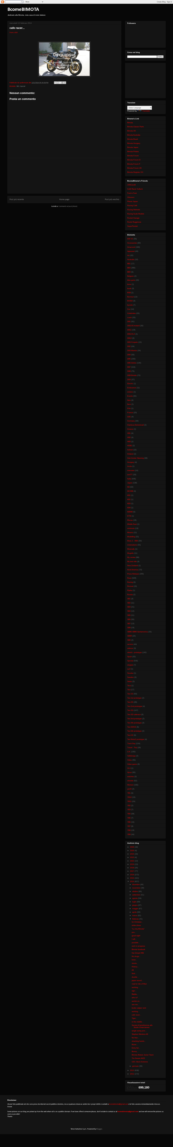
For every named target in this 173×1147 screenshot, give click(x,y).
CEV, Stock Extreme (140, 1062)
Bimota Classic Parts (135, 127)
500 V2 (130, 239)
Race (129, 578)
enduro (130, 392)
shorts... (135, 963)
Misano (130, 532)
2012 (132, 1074)
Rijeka (129, 590)
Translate (146, 111)
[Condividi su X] (60, 82)
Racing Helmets (133, 210)
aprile (134, 912)
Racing (130, 582)
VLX (129, 768)
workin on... (136, 1001)
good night (136, 936)
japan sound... (137, 980)
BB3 (129, 268)
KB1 (129, 495)
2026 (132, 847)
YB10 (129, 797)
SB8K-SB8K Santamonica (137, 632)
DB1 (129, 321)
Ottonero (130, 197)
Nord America (132, 570)
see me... (135, 1004)
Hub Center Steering (135, 458)
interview (130, 470)
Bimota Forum (133, 156)
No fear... (135, 1038)
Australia (130, 259)
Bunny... (135, 1051)
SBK (129, 640)
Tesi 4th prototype (134, 723)
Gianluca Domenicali (135, 425)
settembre (136, 895)
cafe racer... (136, 1015)
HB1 (129, 433)
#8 (133, 970)
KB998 (130, 512)
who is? (135, 998)
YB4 (129, 814)
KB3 (129, 503)
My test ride (132, 561)
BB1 (129, 264)
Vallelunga (131, 756)
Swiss (129, 681)
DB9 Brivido (132, 375)
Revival (130, 586)
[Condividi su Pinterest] (65, 82)
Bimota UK (131, 131)
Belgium (130, 276)
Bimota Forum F (133, 164)
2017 (132, 871)
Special (22, 86)
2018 (132, 868)
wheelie (130, 781)
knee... (134, 960)
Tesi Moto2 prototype (135, 739)
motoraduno (132, 545)
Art (128, 255)
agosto (135, 898)
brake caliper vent (139, 1008)
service (130, 644)
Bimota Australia (133, 135)
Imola (129, 466)
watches (130, 776)
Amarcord (131, 247)
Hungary (130, 462)
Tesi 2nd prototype (134, 706)
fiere (129, 404)
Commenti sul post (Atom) (68, 206)
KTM (129, 516)
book (129, 288)
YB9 (129, 834)
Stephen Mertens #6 (140, 1034)
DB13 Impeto (132, 342)
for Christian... (137, 922)
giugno (135, 905)
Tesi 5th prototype (134, 731)
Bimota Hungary (133, 143)
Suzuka (130, 673)
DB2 (129, 346)
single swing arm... (139, 1031)
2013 (132, 1070)
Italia (129, 479)
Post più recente (16, 199)
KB (128, 487)
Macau (130, 520)
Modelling (131, 537)
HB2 (129, 437)
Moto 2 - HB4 (132, 541)
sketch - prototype (134, 652)
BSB (129, 293)
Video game (132, 764)
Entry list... (136, 1048)
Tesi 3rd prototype (134, 719)
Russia (130, 594)
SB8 (129, 628)
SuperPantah (132, 226)
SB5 (129, 615)
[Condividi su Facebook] (62, 82)
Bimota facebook (138, 949)
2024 (132, 854)
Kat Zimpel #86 (138, 953)
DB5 (129, 359)
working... (135, 987)
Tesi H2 (130, 735)
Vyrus (129, 772)
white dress (136, 925)
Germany (131, 421)
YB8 (129, 830)
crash (129, 317)
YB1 (129, 793)
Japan (129, 483)
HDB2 (129, 446)
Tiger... (134, 1018)
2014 (132, 881)
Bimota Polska (133, 151)
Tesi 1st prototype (134, 698)
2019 (132, 864)
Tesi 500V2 (131, 727)
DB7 (129, 367)
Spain (129, 657)
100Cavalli (131, 185)
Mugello (130, 553)
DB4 (129, 355)
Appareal (130, 251)
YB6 (129, 822)
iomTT (129, 475)
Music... (135, 1044)
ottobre (135, 891)
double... (135, 977)
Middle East (132, 524)
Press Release (133, 574)
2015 (132, 878)
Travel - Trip (132, 747)
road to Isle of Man (139, 984)
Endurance (131, 388)
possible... (136, 943)
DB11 (129, 330)
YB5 (129, 818)
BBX (129, 272)
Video (129, 760)
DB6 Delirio (131, 363)
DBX (129, 379)
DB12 (129, 338)
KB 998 (130, 491)
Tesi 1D (130, 694)
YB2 (129, 805)
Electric (130, 384)
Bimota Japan (132, 147)
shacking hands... (139, 1041)
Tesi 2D (130, 702)
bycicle (130, 305)
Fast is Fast (132, 193)
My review (131, 557)
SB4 (129, 611)
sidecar (130, 648)
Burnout (130, 297)
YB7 (129, 826)
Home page (64, 199)
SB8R (129, 636)
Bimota (130, 123)
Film (129, 408)
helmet (130, 450)
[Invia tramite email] (55, 82)
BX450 (130, 301)
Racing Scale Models (135, 214)
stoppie (130, 665)
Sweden (130, 677)
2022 (132, 861)
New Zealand (132, 565)
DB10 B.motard (133, 326)
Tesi (128, 690)
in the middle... (137, 1022)
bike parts (131, 280)
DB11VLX (131, 334)
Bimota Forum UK (134, 168)
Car (128, 309)
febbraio (135, 919)
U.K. (129, 752)
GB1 (129, 417)
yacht (129, 789)
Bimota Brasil (132, 139)
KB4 (129, 508)
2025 (132, 850)
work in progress (138, 946)
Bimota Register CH (135, 172)
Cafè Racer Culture (135, 189)
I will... (134, 939)
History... (135, 967)
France (130, 413)
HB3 (129, 442)
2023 (132, 857)
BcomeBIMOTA (23, 9)
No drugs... (136, 956)
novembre (136, 888)
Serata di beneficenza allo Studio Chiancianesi (142, 1026)
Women (130, 785)
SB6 (129, 619)
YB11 (129, 801)
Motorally (131, 549)
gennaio (135, 1066)
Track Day (131, 743)
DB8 (129, 371)
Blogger (99, 1129)
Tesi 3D (130, 710)
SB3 (17, 86)
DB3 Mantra (132, 350)
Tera (129, 686)
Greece (130, 429)
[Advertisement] (64, 175)
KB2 (129, 499)
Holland (130, 454)
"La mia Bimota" (138, 929)
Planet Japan (132, 201)
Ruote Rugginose (134, 222)
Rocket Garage (133, 218)
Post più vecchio (112, 199)
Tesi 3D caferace (134, 714)
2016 (132, 875)
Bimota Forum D (133, 160)
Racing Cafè (132, 205)
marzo (135, 915)
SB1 (129, 599)
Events (130, 396)
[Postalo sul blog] (57, 82)
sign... (134, 991)
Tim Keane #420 (138, 1058)
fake (129, 400)
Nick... (134, 973)
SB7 (129, 623)
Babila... (135, 994)
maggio (135, 909)
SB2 (129, 603)
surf (128, 669)
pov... (134, 932)
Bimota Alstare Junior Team (143, 1055)
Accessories (132, 243)
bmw (129, 284)
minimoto (131, 528)
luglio (134, 902)
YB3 (129, 810)
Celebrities (131, 313)
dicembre (136, 884)
